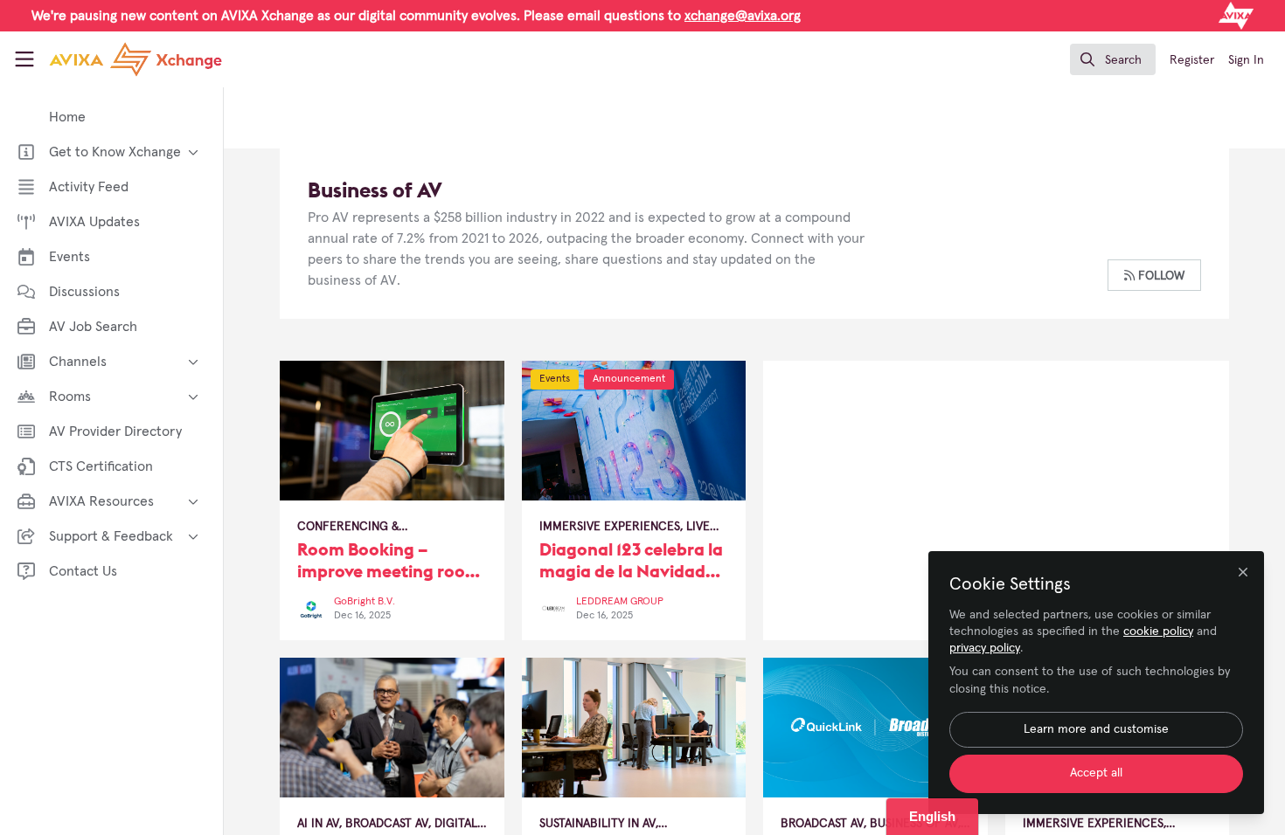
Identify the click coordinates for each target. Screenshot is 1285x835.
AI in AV (318, 824)
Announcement (629, 379)
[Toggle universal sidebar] (24, 59)
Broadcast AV (386, 824)
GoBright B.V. (364, 602)
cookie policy (1158, 631)
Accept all (1096, 773)
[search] (1113, 59)
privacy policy (984, 648)
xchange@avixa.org (742, 16)
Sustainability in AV (597, 824)
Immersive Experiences (609, 527)
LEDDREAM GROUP (619, 602)
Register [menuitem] (1192, 60)
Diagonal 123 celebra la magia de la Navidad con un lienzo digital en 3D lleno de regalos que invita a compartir (634, 430)
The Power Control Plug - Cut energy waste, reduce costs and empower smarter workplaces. (634, 727)
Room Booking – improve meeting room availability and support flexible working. (392, 430)
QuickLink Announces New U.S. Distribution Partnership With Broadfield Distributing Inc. (875, 727)
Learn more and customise (1096, 729)
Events (554, 379)
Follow (1159, 276)
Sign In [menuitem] (1246, 60)
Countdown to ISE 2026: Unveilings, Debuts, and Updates (392, 727)
